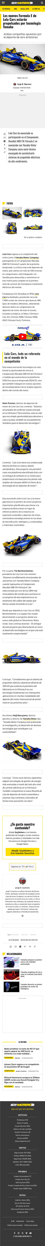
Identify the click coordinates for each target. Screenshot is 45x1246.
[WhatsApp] (4, 133)
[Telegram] (4, 141)
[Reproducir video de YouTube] (22, 336)
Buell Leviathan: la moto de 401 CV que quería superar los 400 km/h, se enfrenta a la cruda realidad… (21, 1051)
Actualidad (14, 940)
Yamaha (33, 935)
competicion (8, 1071)
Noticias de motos (29, 940)
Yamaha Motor (30, 718)
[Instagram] (22, 915)
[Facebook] (4, 144)
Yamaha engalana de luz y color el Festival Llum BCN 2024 (31, 974)
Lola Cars (24, 935)
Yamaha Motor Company (27, 257)
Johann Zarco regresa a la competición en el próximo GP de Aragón (21, 1065)
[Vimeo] (26, 1233)
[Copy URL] (4, 152)
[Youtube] (30, 1233)
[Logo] (22, 3)
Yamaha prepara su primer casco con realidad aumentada (31, 962)
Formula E (15, 935)
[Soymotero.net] (23, 1105)
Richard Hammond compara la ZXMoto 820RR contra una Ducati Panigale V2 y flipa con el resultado (22, 1080)
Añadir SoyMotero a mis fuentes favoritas (22, 852)
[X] (4, 148)
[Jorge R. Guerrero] (15, 84)
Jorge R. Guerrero (24, 84)
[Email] (4, 137)
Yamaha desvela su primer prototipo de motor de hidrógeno (31, 986)
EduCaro (17, 1058)
